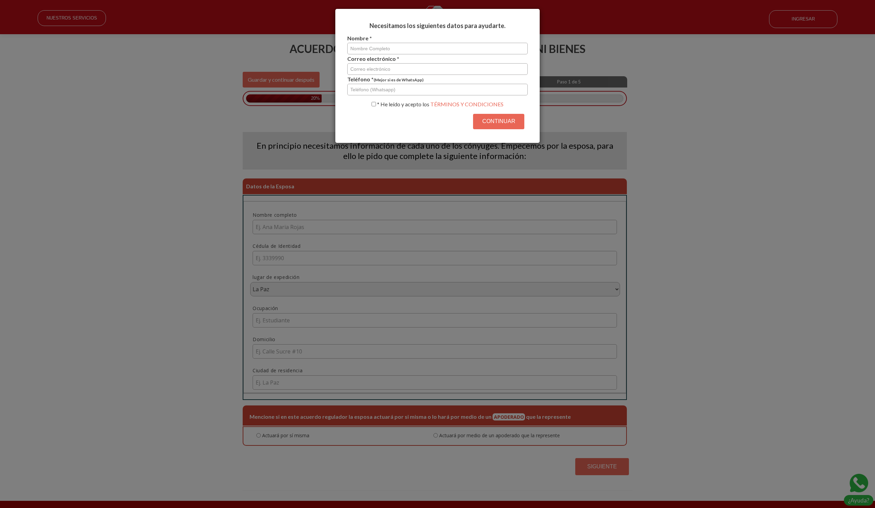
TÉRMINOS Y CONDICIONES (466, 104)
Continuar (498, 121)
